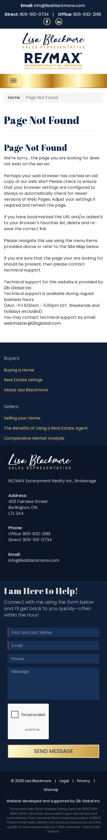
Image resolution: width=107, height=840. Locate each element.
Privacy (83, 780)
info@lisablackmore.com (59, 6)
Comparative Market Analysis (34, 438)
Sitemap (51, 789)
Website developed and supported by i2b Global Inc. (53, 801)
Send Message (53, 751)
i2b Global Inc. (18, 288)
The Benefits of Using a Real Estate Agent (46, 428)
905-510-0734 (34, 14)
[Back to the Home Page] (53, 41)
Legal (64, 780)
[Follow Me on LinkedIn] (59, 21)
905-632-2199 (87, 14)
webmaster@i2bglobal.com (32, 323)
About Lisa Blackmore (26, 390)
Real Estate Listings (23, 380)
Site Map (76, 247)
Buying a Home (19, 370)
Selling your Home (22, 418)
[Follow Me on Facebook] (47, 21)
